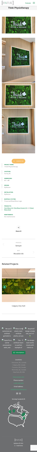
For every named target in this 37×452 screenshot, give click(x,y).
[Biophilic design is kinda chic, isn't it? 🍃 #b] (30, 332)
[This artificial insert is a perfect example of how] (18, 344)
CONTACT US (19, 161)
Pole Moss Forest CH (20, 208)
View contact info (18, 377)
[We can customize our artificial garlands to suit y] (7, 332)
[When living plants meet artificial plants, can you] (18, 332)
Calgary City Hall (18, 306)
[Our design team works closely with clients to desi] (30, 344)
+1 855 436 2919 (18, 383)
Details (18, 285)
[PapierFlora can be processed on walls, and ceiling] (7, 344)
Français (28, 3)
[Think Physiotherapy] (18, 60)
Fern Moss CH (8, 208)
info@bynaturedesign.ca (18, 389)
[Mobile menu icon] (34, 3)
